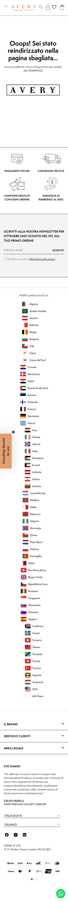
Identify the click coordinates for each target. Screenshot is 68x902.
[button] (32, 816)
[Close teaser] (13, 432)
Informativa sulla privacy (42, 259)
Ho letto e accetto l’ (31, 259)
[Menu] (5, 7)
